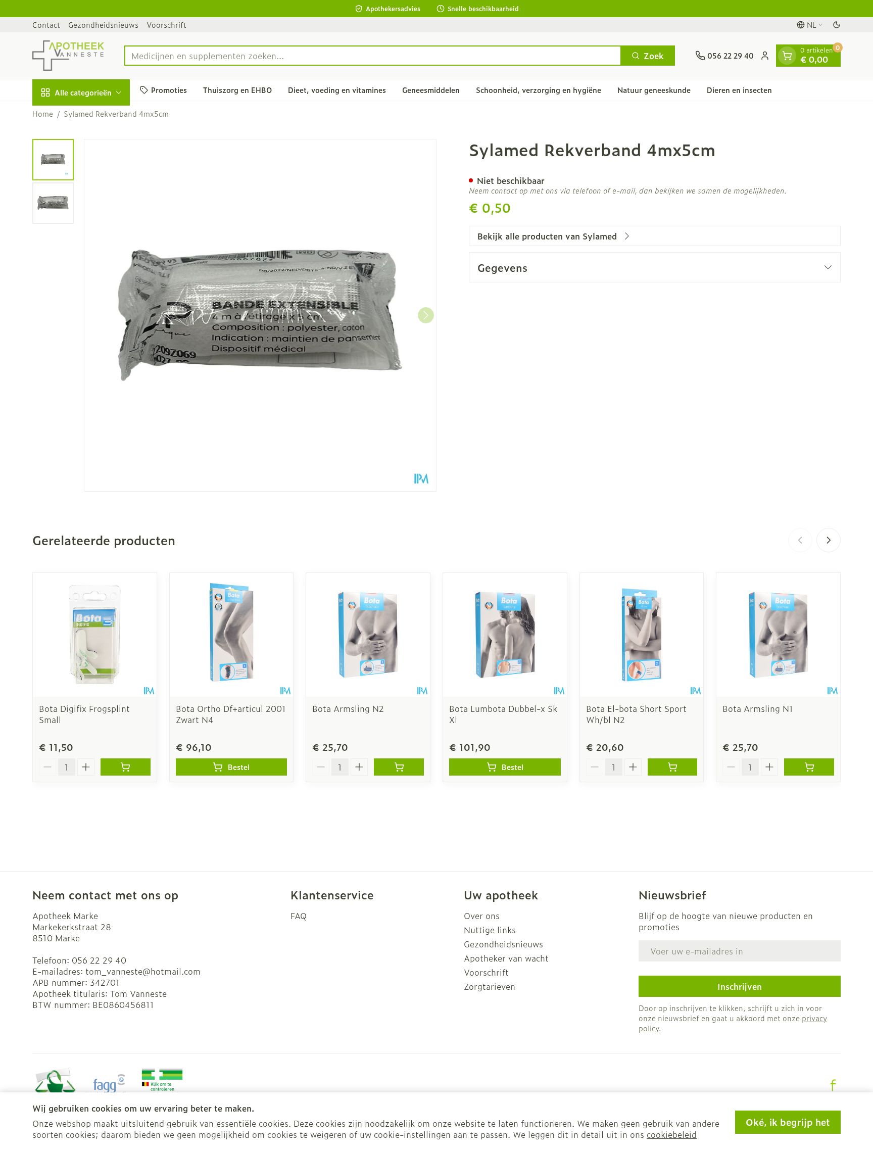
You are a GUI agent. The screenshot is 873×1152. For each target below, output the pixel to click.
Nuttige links (490, 929)
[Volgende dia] (828, 540)
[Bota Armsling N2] (368, 635)
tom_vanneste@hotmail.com (143, 971)
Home (42, 114)
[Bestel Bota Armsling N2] (399, 767)
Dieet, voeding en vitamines (337, 89)
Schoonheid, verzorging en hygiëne (538, 89)
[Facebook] (833, 1085)
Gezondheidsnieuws (103, 24)
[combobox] (372, 55)
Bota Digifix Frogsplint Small (84, 714)
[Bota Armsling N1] (778, 635)
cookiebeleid (672, 1134)
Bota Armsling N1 (757, 708)
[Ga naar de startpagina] (68, 55)
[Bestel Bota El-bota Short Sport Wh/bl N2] (673, 767)
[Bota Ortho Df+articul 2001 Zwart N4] (232, 635)
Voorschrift (166, 24)
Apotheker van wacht (506, 958)
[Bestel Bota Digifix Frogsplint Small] (126, 767)
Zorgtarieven (489, 986)
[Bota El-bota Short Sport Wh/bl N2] (642, 635)
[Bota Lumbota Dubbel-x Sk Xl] (505, 635)
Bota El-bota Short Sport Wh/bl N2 (636, 714)
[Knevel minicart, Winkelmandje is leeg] (787, 55)
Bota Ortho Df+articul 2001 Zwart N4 (231, 714)
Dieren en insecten (739, 89)
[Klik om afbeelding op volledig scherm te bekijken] (260, 315)
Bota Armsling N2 (348, 708)
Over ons (482, 915)
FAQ (298, 915)
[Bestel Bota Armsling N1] (809, 767)
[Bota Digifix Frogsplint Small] (95, 635)
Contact (46, 24)
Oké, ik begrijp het (788, 1122)
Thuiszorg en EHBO (237, 89)
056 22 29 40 (99, 960)
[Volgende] (426, 315)
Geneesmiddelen (431, 89)
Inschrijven (739, 986)
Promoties (169, 89)
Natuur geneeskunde (654, 89)
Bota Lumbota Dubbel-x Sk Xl (503, 714)
